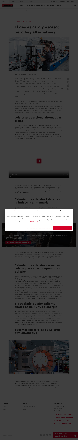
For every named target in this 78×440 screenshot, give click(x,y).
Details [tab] (39, 211)
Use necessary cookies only (38, 228)
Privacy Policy (34, 222)
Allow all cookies (62, 228)
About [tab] (62, 211)
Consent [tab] (16, 211)
